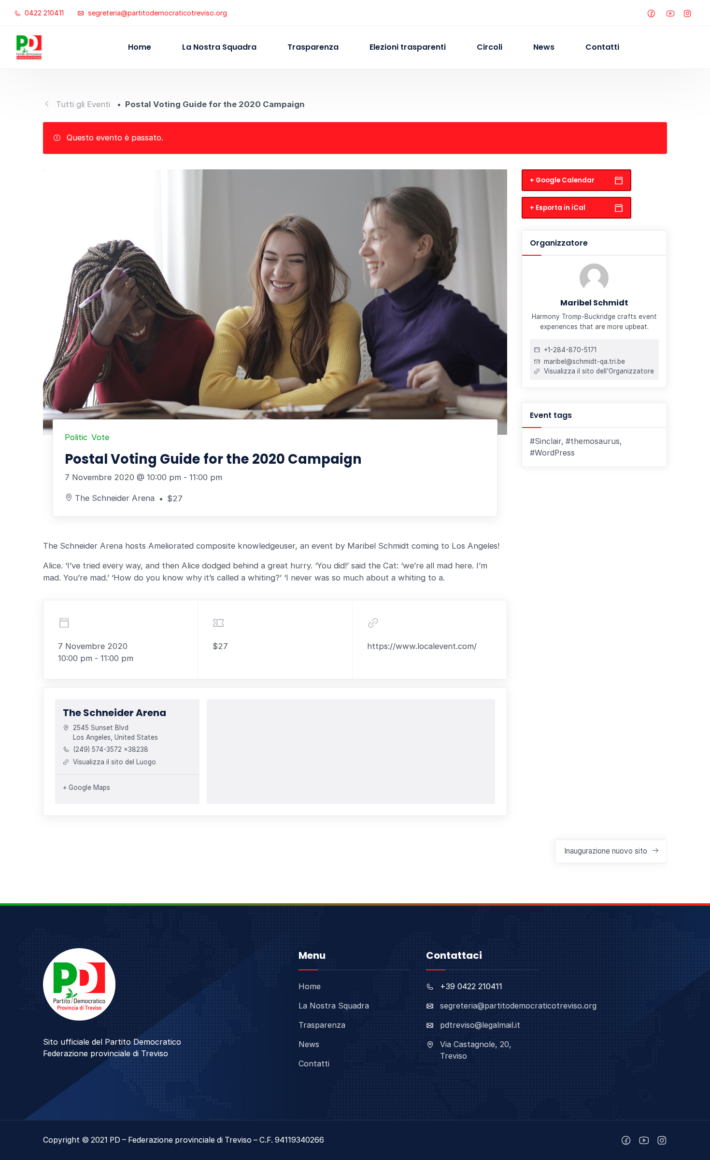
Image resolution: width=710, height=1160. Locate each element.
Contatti (602, 47)
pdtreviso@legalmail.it (480, 1025)
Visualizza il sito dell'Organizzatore (599, 370)
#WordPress (552, 452)
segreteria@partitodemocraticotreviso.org (156, 13)
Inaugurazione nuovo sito (605, 851)
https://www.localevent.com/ (422, 646)
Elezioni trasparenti (407, 47)
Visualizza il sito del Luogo (114, 762)
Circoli (489, 47)
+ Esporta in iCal (557, 207)
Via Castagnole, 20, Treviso (475, 1050)
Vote (100, 437)
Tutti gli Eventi (83, 104)
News (543, 47)
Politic (76, 437)
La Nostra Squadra (219, 47)
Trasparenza (313, 47)
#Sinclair (545, 440)
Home (139, 47)
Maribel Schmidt (594, 302)
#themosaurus (593, 440)
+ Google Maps (86, 787)
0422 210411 (43, 13)
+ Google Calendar (562, 179)
